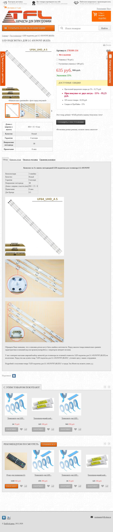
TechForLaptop (9, 524)
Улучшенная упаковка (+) (71, 64)
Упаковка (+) (65, 60)
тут (92, 364)
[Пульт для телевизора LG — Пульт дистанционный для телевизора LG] (16, 461)
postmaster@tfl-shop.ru (102, 517)
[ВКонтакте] (14, 376)
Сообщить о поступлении (71, 122)
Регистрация (101, 9)
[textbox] (84, 28)
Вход (109, 9)
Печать (108, 45)
